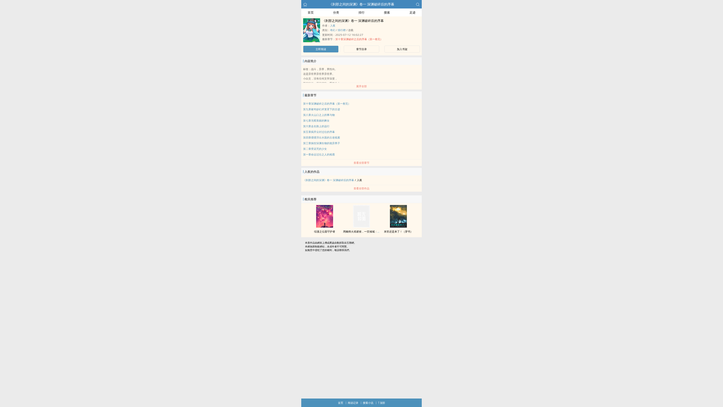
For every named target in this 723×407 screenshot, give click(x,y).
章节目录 (361, 49)
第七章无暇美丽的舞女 (316, 120)
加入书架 (402, 49)
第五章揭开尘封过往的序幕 (319, 132)
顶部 (382, 403)
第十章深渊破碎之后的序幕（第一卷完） (359, 39)
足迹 (413, 12)
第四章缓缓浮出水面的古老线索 (321, 137)
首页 (311, 12)
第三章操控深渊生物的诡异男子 (321, 143)
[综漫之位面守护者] (324, 226)
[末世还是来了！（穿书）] (398, 226)
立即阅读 (321, 49)
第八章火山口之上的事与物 (319, 115)
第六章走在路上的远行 (316, 126)
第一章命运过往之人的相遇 (319, 154)
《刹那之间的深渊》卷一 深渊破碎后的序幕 (361, 4)
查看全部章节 (361, 162)
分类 (336, 12)
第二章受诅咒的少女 (315, 149)
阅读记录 (353, 403)
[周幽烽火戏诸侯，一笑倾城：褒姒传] (361, 226)
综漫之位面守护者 (324, 231)
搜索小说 (368, 403)
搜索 (387, 12)
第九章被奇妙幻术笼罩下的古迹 (321, 109)
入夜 (332, 25)
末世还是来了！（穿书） (398, 231)
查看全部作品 (361, 188)
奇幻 (332, 30)
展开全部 (361, 86)
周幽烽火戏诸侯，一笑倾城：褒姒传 (364, 231)
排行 (361, 12)
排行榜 (342, 30)
